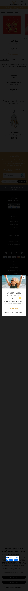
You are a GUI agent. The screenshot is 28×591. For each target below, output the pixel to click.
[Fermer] (23, 277)
